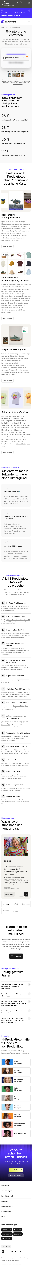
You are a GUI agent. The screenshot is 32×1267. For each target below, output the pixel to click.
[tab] (6, 904)
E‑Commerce (18, 430)
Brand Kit (24, 777)
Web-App (18, 1234)
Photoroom (17, 790)
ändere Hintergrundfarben (11, 622)
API (2, 305)
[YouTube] (24, 1251)
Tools (6, 27)
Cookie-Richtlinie (6, 1260)
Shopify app (7, 1238)
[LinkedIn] (3, 1251)
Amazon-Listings (7, 303)
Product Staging (5, 637)
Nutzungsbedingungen (7, 1258)
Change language (9, 5)
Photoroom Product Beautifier (15, 696)
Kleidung (17, 416)
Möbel (11, 416)
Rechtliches (15, 1260)
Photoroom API (5, 725)
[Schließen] (29, 3)
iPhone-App (7, 1229)
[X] (20, 1251)
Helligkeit (7, 648)
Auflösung (13, 648)
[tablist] (16, 907)
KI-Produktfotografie (8, 375)
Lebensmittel (5, 418)
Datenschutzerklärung (18, 84)
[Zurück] (21, 894)
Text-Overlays (17, 736)
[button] (16, 986)
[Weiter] (26, 894)
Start (2, 27)
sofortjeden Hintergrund (13, 606)
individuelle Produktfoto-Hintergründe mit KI (18, 620)
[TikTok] (16, 1251)
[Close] (29, 10)
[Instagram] (12, 1251)
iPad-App (18, 1229)
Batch (18, 303)
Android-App (7, 1234)
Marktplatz (16, 238)
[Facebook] (7, 1251)
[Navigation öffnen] (29, 22)
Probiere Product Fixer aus (10, 16)
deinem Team (21, 765)
